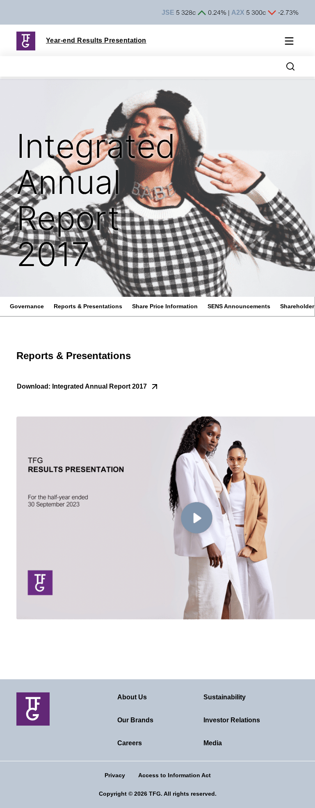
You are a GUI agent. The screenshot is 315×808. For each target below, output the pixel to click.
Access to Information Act (174, 775)
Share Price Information (165, 306)
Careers (129, 743)
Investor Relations (231, 720)
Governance (27, 306)
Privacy (115, 775)
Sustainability (224, 697)
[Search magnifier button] (290, 66)
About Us (132, 697)
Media (212, 743)
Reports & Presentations (88, 306)
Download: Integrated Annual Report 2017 (82, 386)
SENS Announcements (239, 306)
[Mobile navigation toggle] (289, 42)
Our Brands (135, 720)
